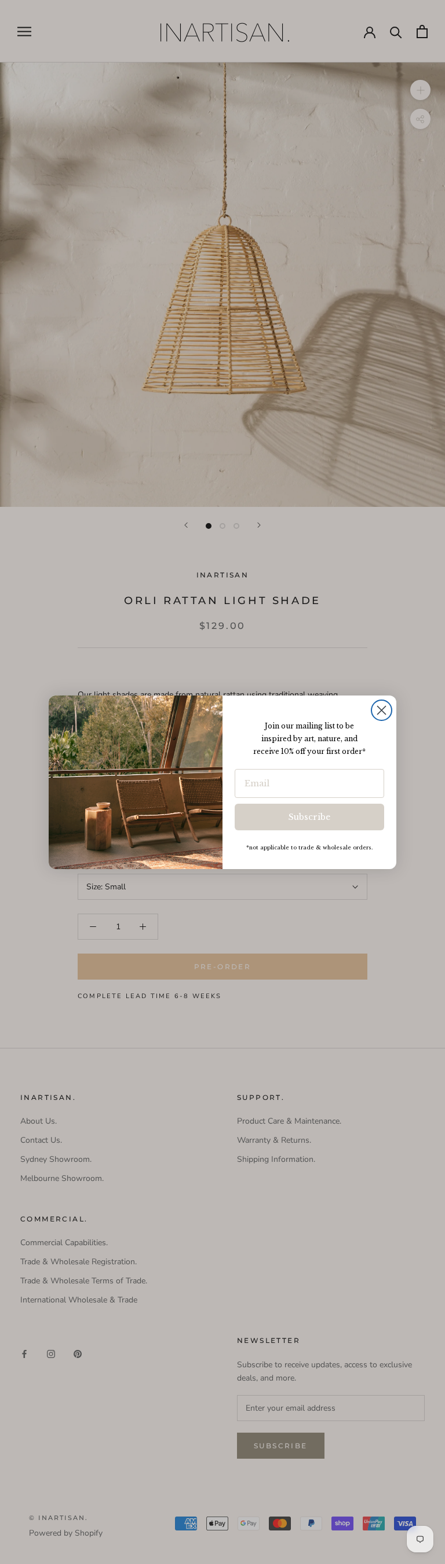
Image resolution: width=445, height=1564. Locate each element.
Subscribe (309, 817)
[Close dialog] (381, 710)
